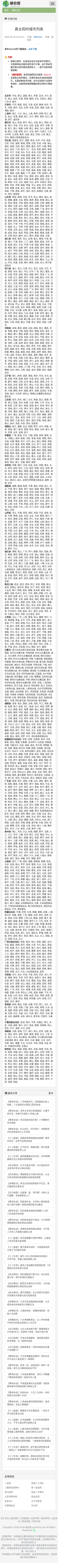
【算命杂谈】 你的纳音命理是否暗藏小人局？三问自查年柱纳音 (28, 1212)
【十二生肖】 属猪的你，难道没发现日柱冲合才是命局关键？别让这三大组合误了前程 (28, 1457)
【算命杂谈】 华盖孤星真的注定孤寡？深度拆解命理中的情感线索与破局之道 (28, 1385)
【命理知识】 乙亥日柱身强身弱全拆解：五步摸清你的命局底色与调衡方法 (28, 1303)
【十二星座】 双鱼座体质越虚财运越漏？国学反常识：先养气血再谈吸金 (28, 1139)
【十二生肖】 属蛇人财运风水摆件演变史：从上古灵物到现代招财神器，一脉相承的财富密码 (29, 1439)
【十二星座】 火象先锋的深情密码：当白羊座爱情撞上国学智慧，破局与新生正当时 (28, 1430)
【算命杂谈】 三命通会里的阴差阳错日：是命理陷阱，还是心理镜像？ (28, 1403)
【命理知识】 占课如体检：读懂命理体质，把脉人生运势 (28, 1312)
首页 (6, 10)
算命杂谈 (38, 36)
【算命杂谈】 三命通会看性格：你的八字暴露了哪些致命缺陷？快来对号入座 (28, 1376)
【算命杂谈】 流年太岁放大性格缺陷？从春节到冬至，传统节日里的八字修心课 (28, 1112)
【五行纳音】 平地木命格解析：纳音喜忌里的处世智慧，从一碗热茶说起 (28, 1339)
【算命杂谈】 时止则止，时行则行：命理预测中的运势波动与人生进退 (28, 1130)
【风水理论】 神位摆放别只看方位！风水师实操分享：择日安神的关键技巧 (28, 1276)
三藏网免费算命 (12, 1487)
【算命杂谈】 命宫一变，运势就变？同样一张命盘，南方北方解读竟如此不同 (28, 1366)
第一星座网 (36, 1487)
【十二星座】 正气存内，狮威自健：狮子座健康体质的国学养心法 (28, 1148)
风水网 (34, 1505)
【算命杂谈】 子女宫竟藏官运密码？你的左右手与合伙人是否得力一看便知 (28, 1357)
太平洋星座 (36, 1500)
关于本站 (5, 1518)
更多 (50, 1093)
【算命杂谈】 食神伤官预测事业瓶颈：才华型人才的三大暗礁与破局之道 (28, 1230)
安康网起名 (10, 1505)
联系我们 (15, 1518)
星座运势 (35, 1496)
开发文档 (36, 1521)
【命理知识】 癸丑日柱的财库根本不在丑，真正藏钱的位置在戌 (28, 1185)
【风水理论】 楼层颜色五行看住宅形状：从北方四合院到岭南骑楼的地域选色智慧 (28, 1176)
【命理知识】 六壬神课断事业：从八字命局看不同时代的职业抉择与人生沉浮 (28, 1321)
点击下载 (32, 48)
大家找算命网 (11, 1496)
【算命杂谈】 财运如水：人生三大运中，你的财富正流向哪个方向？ (28, 1394)
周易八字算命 (37, 1491)
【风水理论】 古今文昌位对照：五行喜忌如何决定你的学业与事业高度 (28, 1167)
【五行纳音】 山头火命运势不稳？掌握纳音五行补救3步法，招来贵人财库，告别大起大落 (28, 1330)
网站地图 (26, 1521)
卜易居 (8, 1483)
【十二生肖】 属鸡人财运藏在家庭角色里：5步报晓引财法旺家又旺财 (29, 1267)
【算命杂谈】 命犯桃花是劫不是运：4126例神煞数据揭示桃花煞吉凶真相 (28, 1221)
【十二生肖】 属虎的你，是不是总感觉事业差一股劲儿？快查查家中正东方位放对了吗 (28, 1448)
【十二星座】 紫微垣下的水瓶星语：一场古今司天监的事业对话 (28, 1412)
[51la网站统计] (34, 1530)
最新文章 (16, 10)
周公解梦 (9, 1491)
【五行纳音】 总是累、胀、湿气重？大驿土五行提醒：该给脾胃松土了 (28, 1194)
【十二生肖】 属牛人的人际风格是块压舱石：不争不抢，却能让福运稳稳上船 (28, 1257)
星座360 (8, 1500)
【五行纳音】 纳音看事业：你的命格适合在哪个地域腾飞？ (28, 1348)
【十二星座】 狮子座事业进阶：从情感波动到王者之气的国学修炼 (28, 1248)
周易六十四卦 (37, 1483)
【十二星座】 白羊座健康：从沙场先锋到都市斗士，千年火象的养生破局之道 (28, 1421)
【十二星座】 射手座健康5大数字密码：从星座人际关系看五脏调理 (29, 1239)
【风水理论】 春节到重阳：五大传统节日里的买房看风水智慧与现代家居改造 (28, 1294)
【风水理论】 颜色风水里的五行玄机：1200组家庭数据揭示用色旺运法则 (28, 1285)
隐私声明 (45, 1518)
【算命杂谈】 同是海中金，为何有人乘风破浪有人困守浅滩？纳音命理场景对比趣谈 (28, 1203)
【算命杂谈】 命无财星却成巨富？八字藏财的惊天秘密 (28, 1121)
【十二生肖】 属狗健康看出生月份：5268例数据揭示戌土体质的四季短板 (28, 1157)
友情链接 (25, 1518)
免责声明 (35, 1518)
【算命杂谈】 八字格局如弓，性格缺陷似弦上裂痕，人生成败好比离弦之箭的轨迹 (28, 1103)
